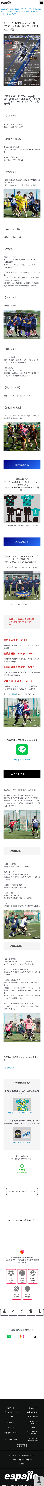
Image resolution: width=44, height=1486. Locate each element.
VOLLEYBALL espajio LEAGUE (33, 1280)
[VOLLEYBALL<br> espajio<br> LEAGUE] (33, 1273)
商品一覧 (10, 1408)
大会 (11, 1416)
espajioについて (10, 1432)
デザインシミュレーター (33, 1422)
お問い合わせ (33, 1416)
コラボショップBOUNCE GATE (33, 1439)
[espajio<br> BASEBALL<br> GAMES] (27, 1289)
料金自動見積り (33, 1412)
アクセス (22, 1463)
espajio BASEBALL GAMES (27, 1296)
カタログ (33, 1427)
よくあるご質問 (11, 1439)
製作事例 (10, 1422)
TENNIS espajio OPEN (22, 1280)
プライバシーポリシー (22, 1459)
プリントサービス (11, 1412)
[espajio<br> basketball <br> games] (16, 1289)
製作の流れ (33, 1408)
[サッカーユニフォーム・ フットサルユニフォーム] (22, 1104)
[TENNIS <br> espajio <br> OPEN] (22, 1273)
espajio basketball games (16, 1296)
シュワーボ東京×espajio (33, 1432)
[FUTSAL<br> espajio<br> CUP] (11, 1273)
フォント (10, 1427)
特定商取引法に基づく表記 (22, 1445)
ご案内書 (14, 694)
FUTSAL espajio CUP (11, 1280)
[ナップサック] (22, 1134)
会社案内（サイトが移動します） (22, 1455)
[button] (41, 2)
